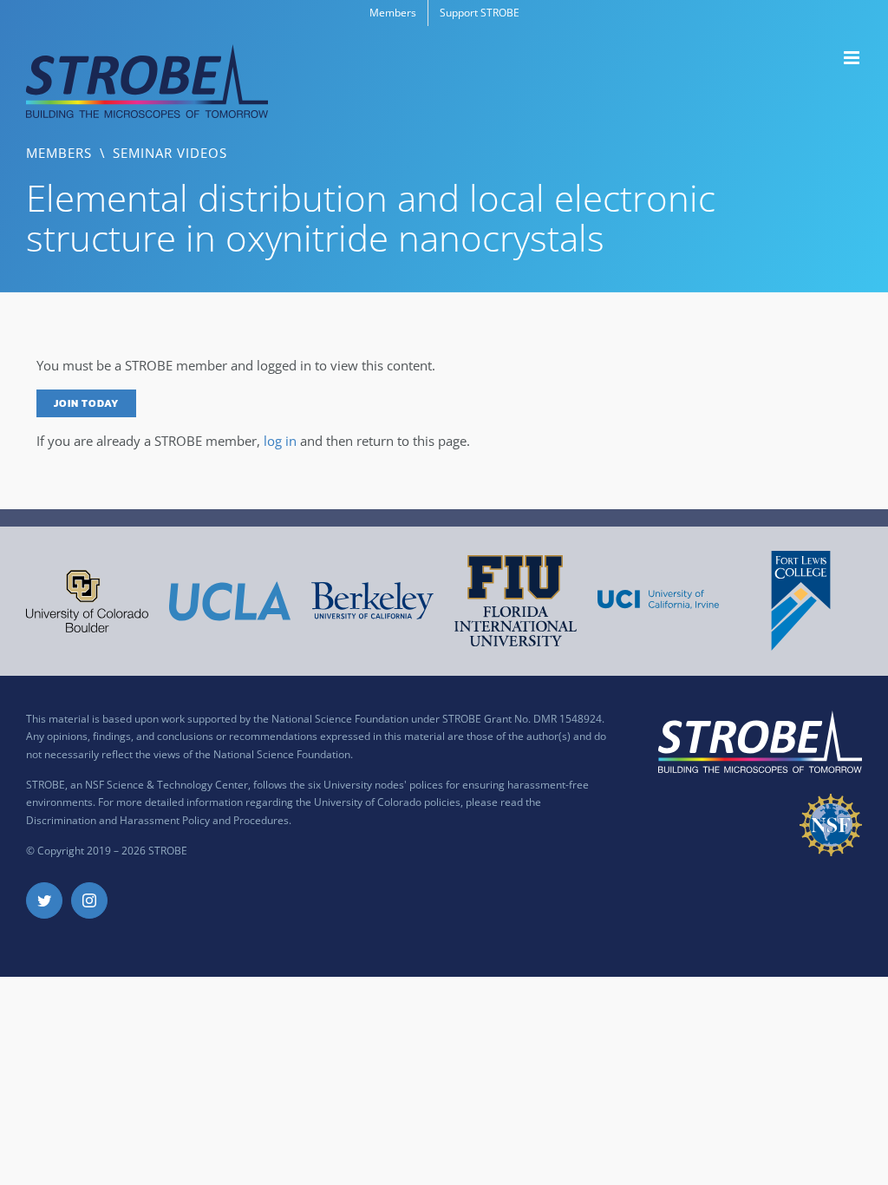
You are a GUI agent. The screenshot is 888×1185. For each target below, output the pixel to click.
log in (280, 440)
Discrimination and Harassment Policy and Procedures (157, 820)
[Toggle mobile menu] (853, 58)
